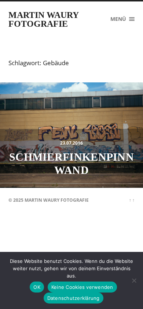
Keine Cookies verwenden (82, 287)
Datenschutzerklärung (73, 298)
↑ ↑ (132, 200)
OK (36, 287)
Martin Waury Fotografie (43, 19)
